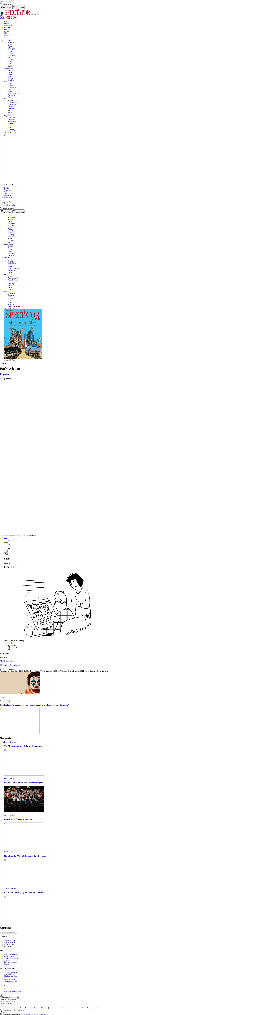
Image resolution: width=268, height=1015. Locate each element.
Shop (6, 37)
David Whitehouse (10, 742)
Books (10, 86)
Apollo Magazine (10, 974)
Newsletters (8, 25)
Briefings (7, 29)
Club (5, 33)
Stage (10, 97)
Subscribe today (9, 990)
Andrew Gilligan (5, 701)
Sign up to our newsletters (12, 992)
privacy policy (43, 1014)
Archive (7, 35)
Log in (16, 997)
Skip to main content (7, 1)
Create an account (6, 997)
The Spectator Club (10, 982)
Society (10, 72)
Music (10, 91)
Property (11, 108)
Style (10, 112)
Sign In (33, 14)
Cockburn (11, 42)
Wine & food (12, 104)
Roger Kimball (9, 778)
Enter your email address (8, 1000)
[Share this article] (6, 551)
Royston (4, 374)
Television (11, 95)
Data (10, 76)
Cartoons (11, 129)
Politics (10, 40)
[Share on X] (9, 547)
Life (5, 99)
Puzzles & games (14, 131)
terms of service (30, 1014)
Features (11, 119)
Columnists (12, 121)
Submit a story (9, 944)
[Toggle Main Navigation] (2, 13)
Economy (11, 78)
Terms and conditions (11, 958)
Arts (9, 84)
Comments (11, 541)
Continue (3, 1012)
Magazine (11, 48)
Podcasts (7, 27)
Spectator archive (10, 978)
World (10, 74)
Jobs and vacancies (10, 962)
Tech (10, 46)
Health (10, 114)
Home (6, 22)
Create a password (6, 1004)
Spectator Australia (10, 972)
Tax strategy (8, 960)
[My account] (37, 14)
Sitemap (7, 964)
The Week (11, 118)
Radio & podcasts (14, 93)
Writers (6, 24)
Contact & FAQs (9, 941)
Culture (10, 44)
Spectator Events (9, 980)
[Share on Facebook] (9, 545)
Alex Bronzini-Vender (7, 661)
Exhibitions (12, 87)
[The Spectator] (18, 14)
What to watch (13, 102)
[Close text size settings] (6, 554)
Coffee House (8, 69)
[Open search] (1, 202)
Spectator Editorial (10, 888)
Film (9, 89)
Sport (10, 110)
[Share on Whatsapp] (9, 549)
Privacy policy (9, 956)
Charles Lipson (9, 815)
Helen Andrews (9, 852)
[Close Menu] (2, 204)
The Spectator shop (10, 976)
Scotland (11, 80)
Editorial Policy (9, 946)
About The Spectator (11, 954)
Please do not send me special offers (14, 1010)
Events (6, 31)
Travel (10, 106)
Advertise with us (10, 942)
